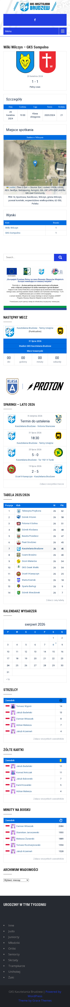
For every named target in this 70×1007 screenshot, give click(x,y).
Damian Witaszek (24, 718)
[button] (35, 163)
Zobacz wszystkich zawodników (48, 739)
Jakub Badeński (24, 712)
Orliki (12, 948)
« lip (8, 679)
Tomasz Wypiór (24, 706)
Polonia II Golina (30, 523)
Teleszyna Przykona (31, 511)
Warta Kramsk (29, 580)
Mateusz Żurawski (25, 838)
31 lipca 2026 (35, 433)
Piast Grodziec (29, 542)
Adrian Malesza (24, 725)
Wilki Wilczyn (11, 227)
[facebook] (35, 19)
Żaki (11, 977)
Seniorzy (14, 954)
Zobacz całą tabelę (55, 600)
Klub (18, 505)
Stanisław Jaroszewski (27, 832)
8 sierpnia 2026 (35, 416)
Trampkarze (16, 966)
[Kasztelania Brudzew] (9, 332)
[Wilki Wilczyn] (25, 62)
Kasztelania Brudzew (32, 548)
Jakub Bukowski (24, 778)
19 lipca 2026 (35, 466)
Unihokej (14, 972)
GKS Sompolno (12, 233)
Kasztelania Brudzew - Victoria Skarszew (35, 426)
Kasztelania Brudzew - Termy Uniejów (35, 328)
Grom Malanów (29, 561)
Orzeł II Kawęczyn (30, 573)
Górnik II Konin (29, 517)
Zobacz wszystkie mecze (52, 484)
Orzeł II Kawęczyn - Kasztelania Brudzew (35, 476)
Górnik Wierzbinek (31, 592)
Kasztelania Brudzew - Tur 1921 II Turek (35, 460)
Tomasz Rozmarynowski (28, 845)
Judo (11, 931)
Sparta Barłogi (29, 586)
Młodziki (14, 943)
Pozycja (9, 505)
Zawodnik (9, 700)
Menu (8, 31)
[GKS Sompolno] (47, 62)
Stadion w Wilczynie (35, 137)
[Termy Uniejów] (60, 331)
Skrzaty (13, 960)
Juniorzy (13, 937)
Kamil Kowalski (23, 785)
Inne (11, 925)
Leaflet (11, 187)
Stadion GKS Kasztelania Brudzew (35, 346)
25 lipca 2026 (35, 449)
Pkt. (62, 505)
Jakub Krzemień (24, 731)
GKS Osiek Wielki (30, 567)
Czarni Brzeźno (29, 555)
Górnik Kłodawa (30, 529)
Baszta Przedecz (30, 536)
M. (55, 505)
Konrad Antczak (24, 772)
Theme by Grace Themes (35, 1000)
